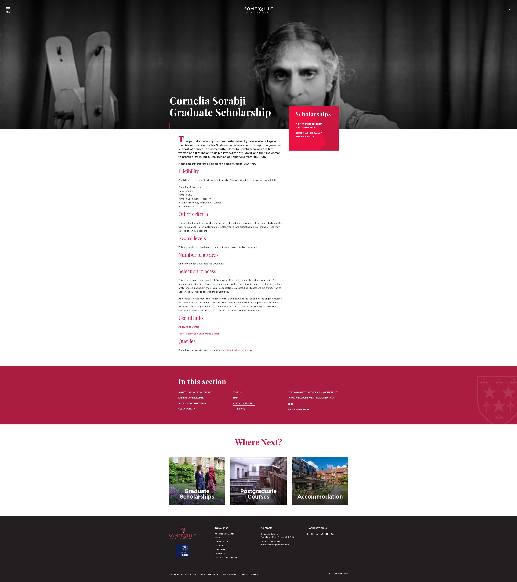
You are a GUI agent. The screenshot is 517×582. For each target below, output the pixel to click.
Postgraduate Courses (258, 481)
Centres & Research (244, 403)
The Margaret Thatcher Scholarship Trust (309, 126)
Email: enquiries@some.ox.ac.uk (275, 545)
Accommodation (320, 481)
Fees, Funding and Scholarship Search (198, 334)
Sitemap (255, 574)
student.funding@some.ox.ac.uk (235, 350)
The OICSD (240, 409)
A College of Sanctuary (192, 403)
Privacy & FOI (221, 542)
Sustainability (186, 409)
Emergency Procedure (226, 557)
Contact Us (221, 553)
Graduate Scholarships (197, 481)
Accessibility (229, 574)
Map (235, 398)
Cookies (244, 574)
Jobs (290, 404)
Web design (335, 574)
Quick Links (221, 549)
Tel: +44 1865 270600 (271, 542)
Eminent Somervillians (191, 398)
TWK (346, 574)
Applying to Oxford (188, 327)
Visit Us (237, 392)
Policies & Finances (298, 410)
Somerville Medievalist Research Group (309, 135)
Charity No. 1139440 (209, 574)
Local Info (220, 545)
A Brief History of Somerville (195, 392)
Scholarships (313, 114)
